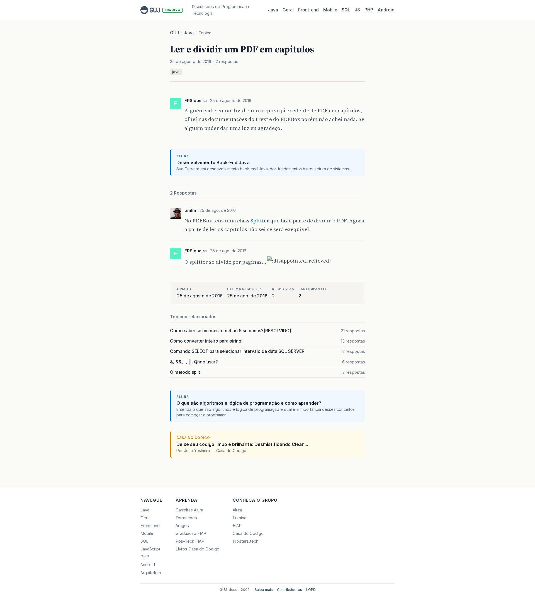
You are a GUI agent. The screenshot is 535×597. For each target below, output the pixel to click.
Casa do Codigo (248, 533)
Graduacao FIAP (191, 533)
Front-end (150, 525)
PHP (368, 10)
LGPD (311, 590)
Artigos (182, 525)
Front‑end (308, 10)
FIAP (237, 525)
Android (386, 10)
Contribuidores (289, 590)
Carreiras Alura (189, 510)
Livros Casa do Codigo (197, 549)
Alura (237, 510)
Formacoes (186, 517)
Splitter (260, 220)
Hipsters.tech (245, 541)
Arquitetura (150, 572)
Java (273, 10)
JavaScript (150, 549)
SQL (346, 10)
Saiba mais (264, 590)
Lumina (239, 517)
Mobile (330, 10)
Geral (288, 10)
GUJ (174, 32)
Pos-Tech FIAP (190, 541)
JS (357, 10)
